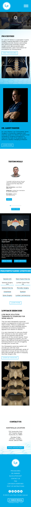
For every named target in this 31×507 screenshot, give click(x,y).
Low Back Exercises (15, 483)
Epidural (23, 291)
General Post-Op (7, 288)
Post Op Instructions (15, 486)
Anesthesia (7, 291)
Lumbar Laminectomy (23, 295)
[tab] (10, 205)
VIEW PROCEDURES (10, 53)
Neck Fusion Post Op (23, 279)
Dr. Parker (15, 473)
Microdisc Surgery (23, 288)
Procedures (15, 471)
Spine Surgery (7, 295)
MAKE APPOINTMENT (15, 447)
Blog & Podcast (15, 476)
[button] (16, 186)
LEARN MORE (7, 145)
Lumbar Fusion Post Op (22, 283)
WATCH (9, 199)
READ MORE (15, 209)
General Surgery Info (7, 283)
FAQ (15, 481)
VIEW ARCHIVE (20, 261)
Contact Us (15, 478)
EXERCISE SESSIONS (10, 357)
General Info (7, 279)
